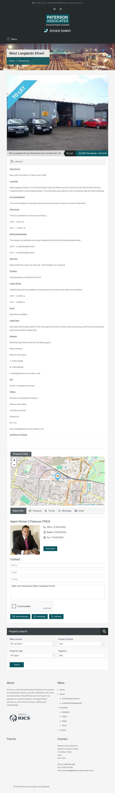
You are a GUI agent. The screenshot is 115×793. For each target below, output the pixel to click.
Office (64, 717)
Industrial (65, 712)
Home (12, 60)
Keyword (62, 651)
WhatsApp (66, 511)
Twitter (51, 511)
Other (64, 726)
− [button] (14, 464)
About (62, 694)
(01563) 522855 (60, 30)
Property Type (16, 651)
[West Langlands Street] (58, 477)
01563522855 (59, 527)
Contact (63, 730)
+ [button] (14, 460)
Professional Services (71, 699)
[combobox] (33, 643)
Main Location (16, 639)
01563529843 (57, 537)
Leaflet (79, 504)
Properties (64, 708)
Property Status (65, 639)
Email (81, 511)
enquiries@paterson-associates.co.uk (65, 2)
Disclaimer (45, 787)
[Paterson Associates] (57, 20)
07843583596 (60, 532)
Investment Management (72, 703)
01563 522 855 (69, 764)
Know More (50, 549)
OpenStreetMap (90, 504)
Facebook (37, 511)
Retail (64, 721)
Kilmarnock (24, 60)
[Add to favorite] (12, 81)
